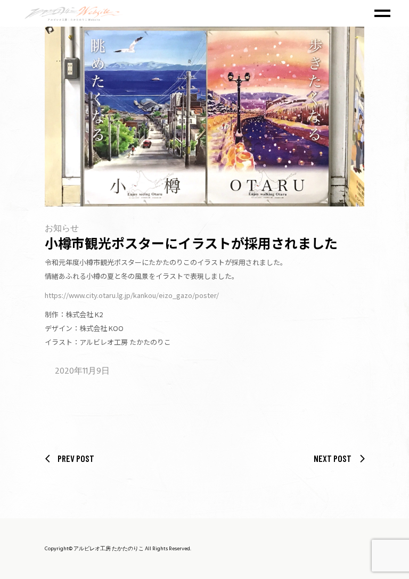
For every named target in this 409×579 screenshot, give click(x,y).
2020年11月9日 (82, 371)
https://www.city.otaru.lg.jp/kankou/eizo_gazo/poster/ (132, 295)
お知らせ (62, 229)
